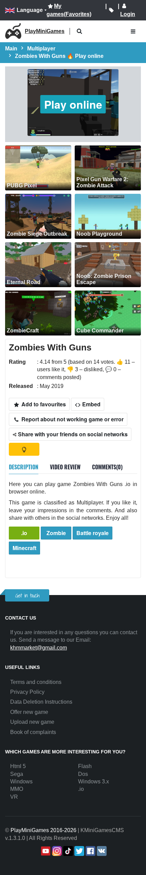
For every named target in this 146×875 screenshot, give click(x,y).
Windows (21, 781)
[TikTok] (67, 851)
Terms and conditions (35, 682)
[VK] (101, 851)
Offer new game (29, 712)
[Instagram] (56, 851)
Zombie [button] (56, 533)
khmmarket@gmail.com (38, 648)
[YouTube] (45, 851)
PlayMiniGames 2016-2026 (43, 830)
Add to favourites (43, 404)
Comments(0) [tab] (107, 467)
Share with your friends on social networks (72, 434)
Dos (83, 774)
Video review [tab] (65, 467)
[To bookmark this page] (111, 10)
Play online (73, 104)
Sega (16, 774)
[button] (79, 31)
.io (24, 533)
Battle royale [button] (92, 533)
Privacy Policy (27, 692)
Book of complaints (33, 732)
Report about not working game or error (72, 419)
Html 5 (18, 766)
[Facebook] (89, 851)
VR (14, 797)
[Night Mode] (24, 449)
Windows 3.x (93, 781)
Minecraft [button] (24, 548)
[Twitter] (78, 851)
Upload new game (32, 722)
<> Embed (88, 404)
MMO (16, 789)
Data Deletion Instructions (41, 702)
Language (30, 10)
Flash (85, 766)
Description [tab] (23, 467)
